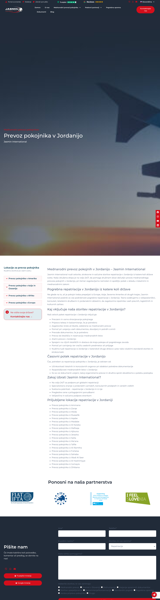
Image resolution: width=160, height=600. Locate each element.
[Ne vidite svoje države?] (7, 312)
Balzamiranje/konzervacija (98, 590)
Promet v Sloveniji (91, 587)
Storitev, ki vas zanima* (120, 541)
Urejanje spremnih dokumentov (134, 587)
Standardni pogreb (123, 590)
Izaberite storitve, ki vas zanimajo (74, 584)
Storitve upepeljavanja (71, 590)
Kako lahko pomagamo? (70, 554)
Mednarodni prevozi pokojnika (66, 7)
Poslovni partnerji (92, 7)
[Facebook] (158, 212)
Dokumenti (41, 12)
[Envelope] (136, 1)
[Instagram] (158, 216)
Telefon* (113, 528)
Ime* (60, 528)
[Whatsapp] (133, 1)
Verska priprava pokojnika (73, 593)
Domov (37, 7)
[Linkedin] (158, 225)
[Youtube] (158, 221)
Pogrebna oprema (113, 7)
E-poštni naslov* (66, 541)
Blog (52, 12)
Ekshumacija (109, 587)
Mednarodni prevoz (69, 587)
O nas (47, 7)
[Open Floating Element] (154, 594)
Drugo (92, 593)
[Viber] (129, 1)
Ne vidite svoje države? (22, 312)
